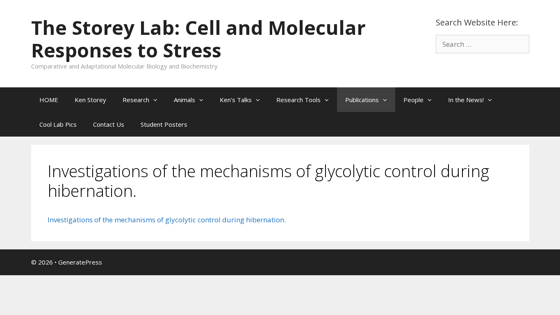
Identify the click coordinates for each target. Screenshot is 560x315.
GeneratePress (80, 262)
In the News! (466, 100)
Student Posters (164, 124)
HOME (48, 100)
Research (136, 100)
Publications (362, 100)
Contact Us (108, 124)
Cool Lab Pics (58, 124)
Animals (184, 100)
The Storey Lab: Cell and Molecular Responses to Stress (198, 38)
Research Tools (298, 100)
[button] (157, 99)
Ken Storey (90, 100)
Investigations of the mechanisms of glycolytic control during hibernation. (167, 219)
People (413, 100)
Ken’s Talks (236, 100)
